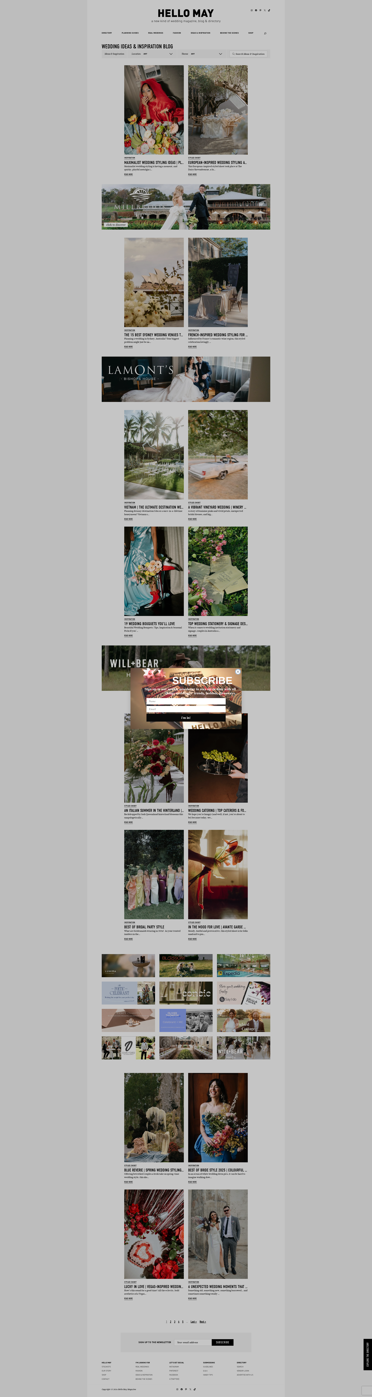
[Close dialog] (237, 671)
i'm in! (186, 718)
